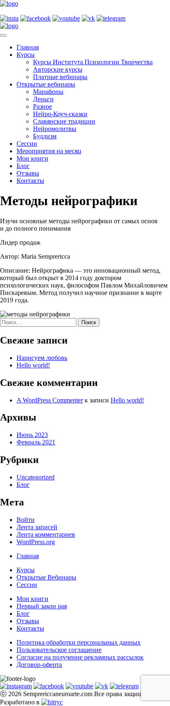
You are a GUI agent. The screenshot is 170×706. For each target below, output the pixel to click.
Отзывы (28, 173)
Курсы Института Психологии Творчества (93, 61)
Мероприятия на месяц (49, 150)
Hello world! (33, 365)
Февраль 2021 (36, 442)
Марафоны (48, 91)
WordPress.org (36, 541)
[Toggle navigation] (3, 35)
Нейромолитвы (54, 128)
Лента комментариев (46, 534)
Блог (23, 165)
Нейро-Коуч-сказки (60, 113)
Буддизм (45, 136)
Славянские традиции (64, 121)
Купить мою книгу (26, 10)
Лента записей (37, 527)
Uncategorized (35, 477)
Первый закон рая (42, 606)
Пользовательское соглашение (59, 649)
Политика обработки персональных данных (79, 642)
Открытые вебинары (46, 84)
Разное (42, 106)
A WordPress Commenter (50, 400)
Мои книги (32, 158)
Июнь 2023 (32, 434)
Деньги (43, 99)
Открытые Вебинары (46, 577)
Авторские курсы (58, 69)
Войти (26, 519)
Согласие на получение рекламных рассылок (80, 657)
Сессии (27, 143)
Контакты (30, 180)
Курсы (26, 54)
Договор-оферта (39, 664)
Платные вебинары (60, 76)
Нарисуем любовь (42, 357)
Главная (28, 47)
